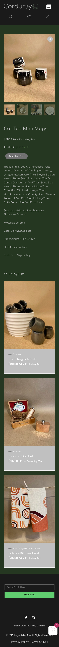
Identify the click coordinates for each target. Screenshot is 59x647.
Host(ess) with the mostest (26, 548)
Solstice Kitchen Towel (23, 553)
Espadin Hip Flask (21, 456)
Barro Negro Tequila (22, 359)
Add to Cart (16, 156)
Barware (17, 354)
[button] (48, 7)
